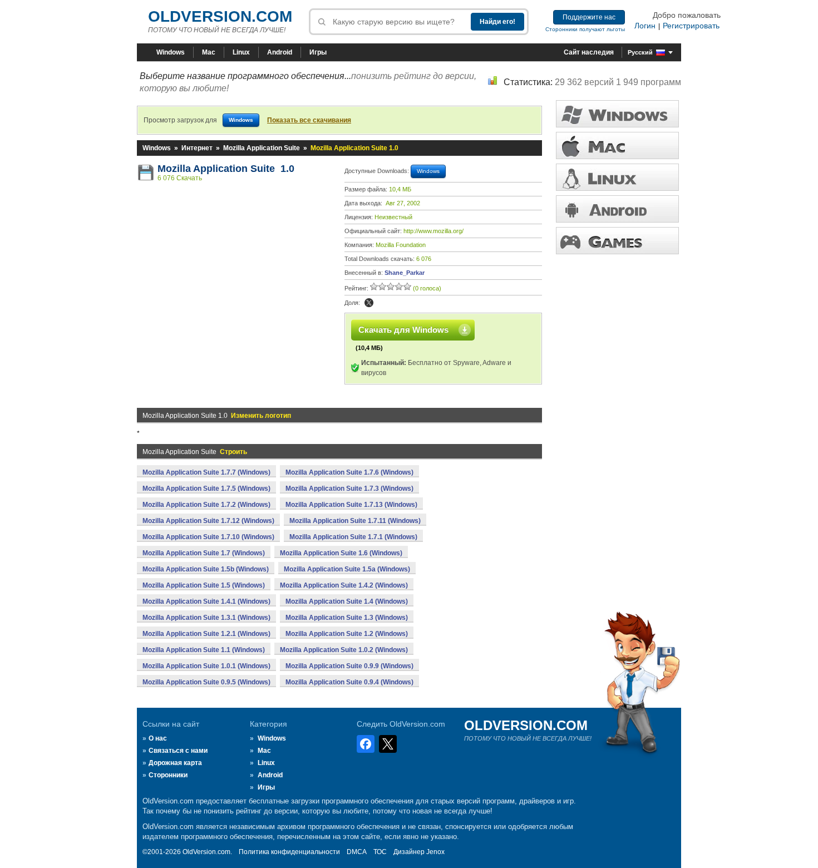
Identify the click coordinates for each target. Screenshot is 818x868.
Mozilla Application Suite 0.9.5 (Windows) (206, 682)
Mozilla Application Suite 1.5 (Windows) (203, 585)
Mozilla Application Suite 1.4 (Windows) (346, 601)
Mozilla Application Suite (261, 148)
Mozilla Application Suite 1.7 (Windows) (203, 553)
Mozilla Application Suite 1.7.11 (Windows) (355, 521)
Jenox (435, 852)
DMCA (357, 852)
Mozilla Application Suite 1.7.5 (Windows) (206, 488)
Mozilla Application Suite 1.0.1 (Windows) (206, 666)
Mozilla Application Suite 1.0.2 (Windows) (344, 650)
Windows (170, 52)
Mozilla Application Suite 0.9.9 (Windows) (349, 666)
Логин (645, 25)
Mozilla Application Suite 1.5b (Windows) (205, 569)
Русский (640, 52)
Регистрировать (691, 25)
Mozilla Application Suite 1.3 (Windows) (346, 618)
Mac (208, 52)
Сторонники (168, 775)
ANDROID (617, 209)
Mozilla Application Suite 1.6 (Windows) (341, 553)
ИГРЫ (617, 240)
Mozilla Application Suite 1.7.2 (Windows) (206, 505)
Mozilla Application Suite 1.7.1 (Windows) (353, 537)
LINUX (617, 177)
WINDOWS (617, 113)
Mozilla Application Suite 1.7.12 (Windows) (208, 521)
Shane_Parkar (405, 272)
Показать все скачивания (309, 120)
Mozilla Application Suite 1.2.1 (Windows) (206, 634)
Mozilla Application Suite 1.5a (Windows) (347, 569)
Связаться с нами (178, 750)
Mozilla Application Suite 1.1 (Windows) (203, 650)
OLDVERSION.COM (220, 16)
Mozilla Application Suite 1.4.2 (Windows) (344, 585)
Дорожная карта (175, 763)
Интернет (197, 148)
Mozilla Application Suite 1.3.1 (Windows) (206, 618)
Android (279, 52)
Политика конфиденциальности (289, 852)
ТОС (380, 852)
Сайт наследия (589, 52)
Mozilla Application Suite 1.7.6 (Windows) (349, 472)
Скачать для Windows (403, 329)
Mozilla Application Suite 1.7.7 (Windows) (206, 472)
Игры (318, 52)
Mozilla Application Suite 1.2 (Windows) (346, 634)
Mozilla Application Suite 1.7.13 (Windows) (351, 505)
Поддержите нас (589, 17)
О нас (158, 738)
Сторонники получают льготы (585, 29)
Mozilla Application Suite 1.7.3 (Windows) (349, 488)
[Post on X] (368, 302)
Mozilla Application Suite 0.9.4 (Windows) (349, 682)
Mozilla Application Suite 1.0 (225, 168)
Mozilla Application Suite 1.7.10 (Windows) (208, 537)
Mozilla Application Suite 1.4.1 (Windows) (206, 601)
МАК (617, 145)
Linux (241, 52)
